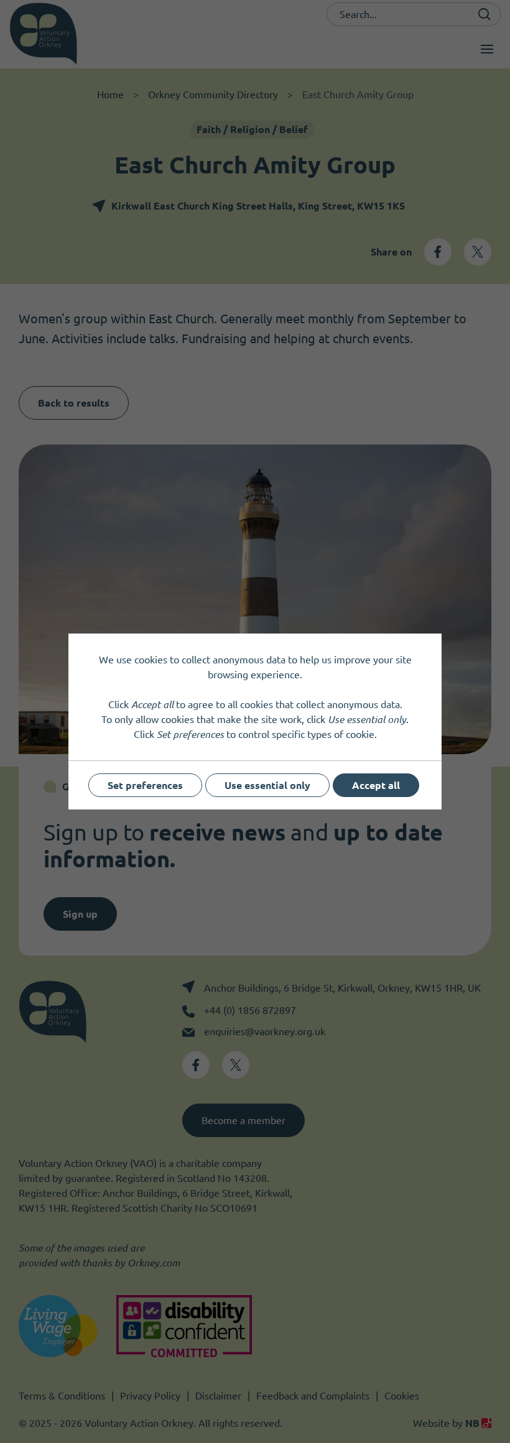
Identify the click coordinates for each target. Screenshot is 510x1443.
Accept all (376, 785)
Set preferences (145, 785)
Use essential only (267, 785)
